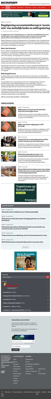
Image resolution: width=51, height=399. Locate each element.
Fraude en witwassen (31, 371)
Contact (48, 3)
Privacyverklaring (17, 392)
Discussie (13, 7)
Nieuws (8, 7)
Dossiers (39, 3)
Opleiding (28, 373)
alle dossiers (29, 366)
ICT (39, 371)
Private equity (41, 373)
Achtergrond (28, 7)
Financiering (41, 368)
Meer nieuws (25, 247)
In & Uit (34, 7)
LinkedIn (43, 392)
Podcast (35, 3)
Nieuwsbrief (43, 3)
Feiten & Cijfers (41, 7)
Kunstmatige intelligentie (32, 364)
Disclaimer (8, 392)
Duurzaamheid (29, 368)
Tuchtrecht (16, 376)
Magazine (31, 3)
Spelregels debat (37, 393)
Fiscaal (27, 361)
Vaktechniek (20, 7)
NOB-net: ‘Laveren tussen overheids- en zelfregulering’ (15, 96)
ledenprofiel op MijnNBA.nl (20, 330)
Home (3, 7)
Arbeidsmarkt (29, 359)
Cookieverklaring (28, 392)
